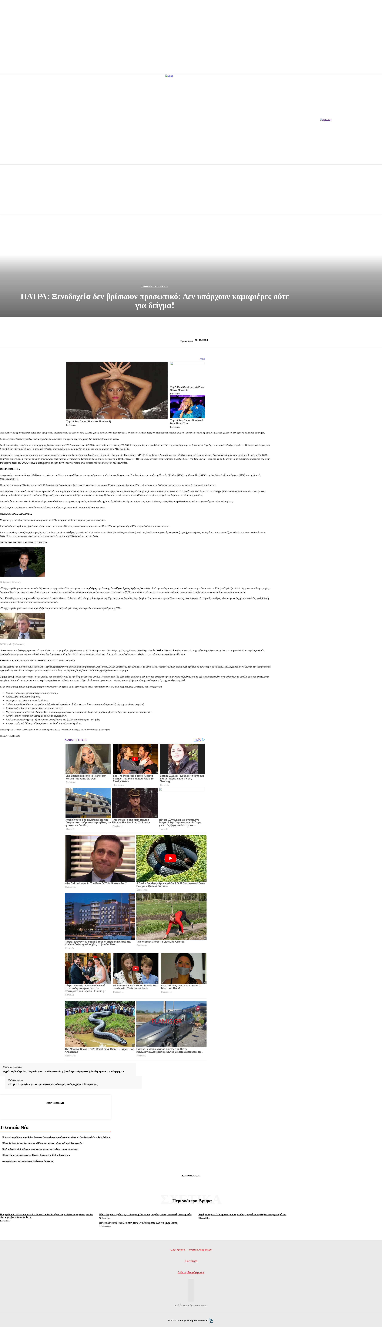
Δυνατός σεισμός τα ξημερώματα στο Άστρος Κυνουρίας (27, 1160)
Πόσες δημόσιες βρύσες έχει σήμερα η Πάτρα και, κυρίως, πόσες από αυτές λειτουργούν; (42, 1143)
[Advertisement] (191, 193)
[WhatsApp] (66, 1110)
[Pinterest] (55, 1110)
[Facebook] (34, 1110)
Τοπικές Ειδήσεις (154, 286)
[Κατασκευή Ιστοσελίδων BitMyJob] (211, 1320)
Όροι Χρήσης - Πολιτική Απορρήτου (191, 1249)
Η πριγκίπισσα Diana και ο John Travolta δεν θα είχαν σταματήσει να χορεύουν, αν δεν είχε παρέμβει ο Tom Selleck (56, 1137)
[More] (77, 1110)
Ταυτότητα (191, 1261)
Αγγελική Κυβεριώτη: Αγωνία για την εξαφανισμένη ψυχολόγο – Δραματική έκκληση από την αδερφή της (63, 1071)
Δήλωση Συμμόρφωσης (191, 1272)
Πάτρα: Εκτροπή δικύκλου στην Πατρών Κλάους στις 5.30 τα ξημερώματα (36, 1154)
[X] (44, 1110)
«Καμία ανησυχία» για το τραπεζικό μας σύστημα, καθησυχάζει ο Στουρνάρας (53, 1084)
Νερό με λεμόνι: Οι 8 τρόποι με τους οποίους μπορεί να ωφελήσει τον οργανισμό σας (40, 1149)
